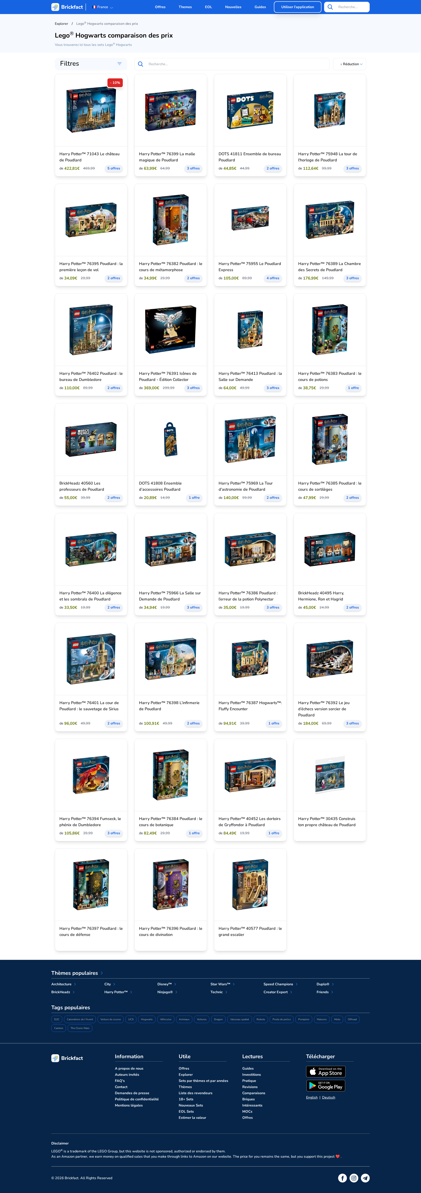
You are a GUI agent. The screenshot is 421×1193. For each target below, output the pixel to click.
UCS (131, 1019)
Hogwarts (147, 1019)
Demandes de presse (132, 1093)
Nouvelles (233, 7)
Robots (261, 1019)
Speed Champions (278, 984)
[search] (330, 7)
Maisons (322, 1019)
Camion (58, 1028)
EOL (208, 7)
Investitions (251, 1074)
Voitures (202, 1019)
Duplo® (323, 984)
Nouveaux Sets (191, 1105)
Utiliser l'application (297, 7)
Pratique (249, 1080)
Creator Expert (276, 992)
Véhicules (165, 1019)
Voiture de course (110, 1019)
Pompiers (303, 1019)
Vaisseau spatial (239, 1019)
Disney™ (164, 984)
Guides (260, 7)
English (312, 1097)
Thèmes (185, 1087)
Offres (160, 7)
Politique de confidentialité (137, 1099)
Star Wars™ (220, 984)
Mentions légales (129, 1105)
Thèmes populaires (74, 973)
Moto (337, 1019)
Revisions (250, 1087)
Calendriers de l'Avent (80, 1019)
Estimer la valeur (192, 1117)
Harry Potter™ (116, 992)
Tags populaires (70, 1007)
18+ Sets (186, 1099)
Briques (248, 1099)
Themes (185, 7)
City (107, 984)
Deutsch (328, 1097)
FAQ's (120, 1080)
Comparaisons (253, 1093)
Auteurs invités (127, 1074)
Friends (323, 992)
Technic (216, 992)
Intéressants (252, 1105)
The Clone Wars (80, 1028)
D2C (56, 1019)
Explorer (186, 1074)
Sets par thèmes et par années (203, 1080)
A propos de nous (129, 1068)
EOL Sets (186, 1111)
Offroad (352, 1019)
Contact (121, 1087)
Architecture (61, 984)
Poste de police (282, 1019)
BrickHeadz (60, 992)
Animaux (184, 1019)
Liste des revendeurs (195, 1093)
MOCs (247, 1111)
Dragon (218, 1019)
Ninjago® (165, 992)
